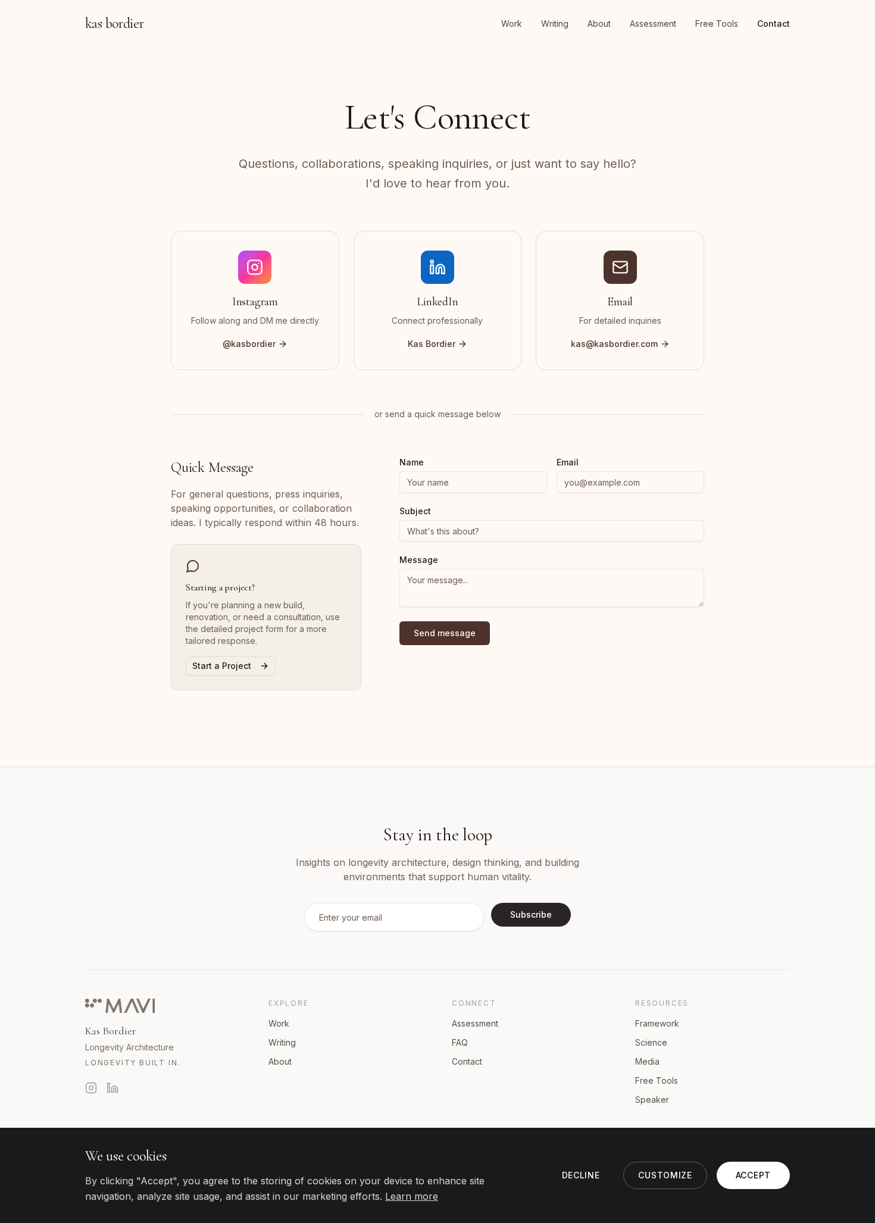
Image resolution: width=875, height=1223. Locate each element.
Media (647, 1061)
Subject (415, 511)
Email (568, 462)
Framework (657, 1023)
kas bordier (114, 23)
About (599, 23)
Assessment (653, 23)
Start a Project (221, 666)
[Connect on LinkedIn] (112, 1088)
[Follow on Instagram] (91, 1088)
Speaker (652, 1099)
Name (411, 462)
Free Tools (716, 23)
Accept (753, 1175)
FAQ (460, 1042)
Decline (581, 1175)
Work (511, 23)
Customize (665, 1175)
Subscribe (531, 914)
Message (418, 560)
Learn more (411, 1196)
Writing (554, 23)
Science (651, 1042)
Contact (773, 23)
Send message (445, 633)
